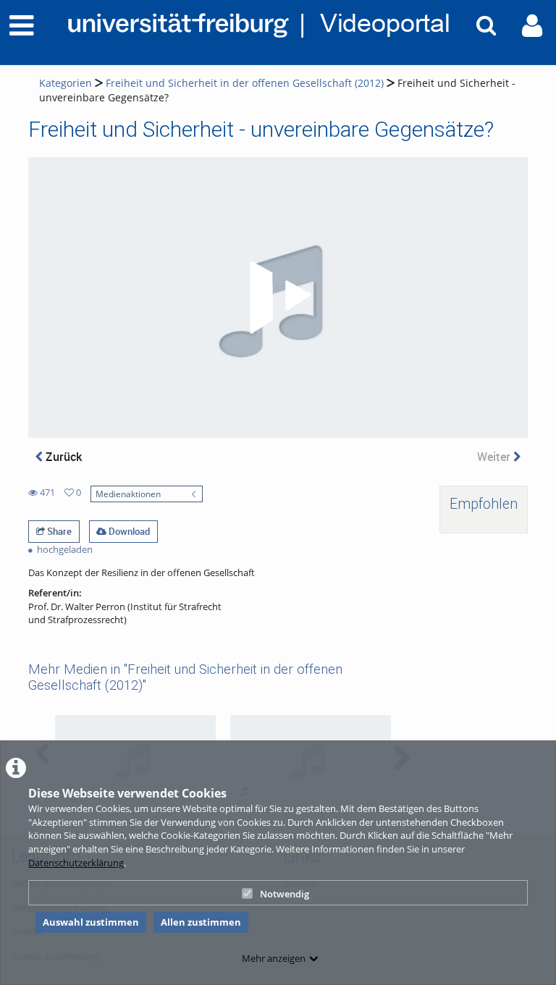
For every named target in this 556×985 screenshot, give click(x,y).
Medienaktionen (128, 493)
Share (58, 531)
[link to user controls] (532, 25)
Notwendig (284, 893)
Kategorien (65, 83)
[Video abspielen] (278, 297)
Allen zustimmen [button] (201, 922)
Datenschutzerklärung (76, 862)
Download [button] (128, 531)
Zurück (62, 457)
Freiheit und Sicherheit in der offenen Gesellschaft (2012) (245, 83)
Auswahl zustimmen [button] (91, 922)
